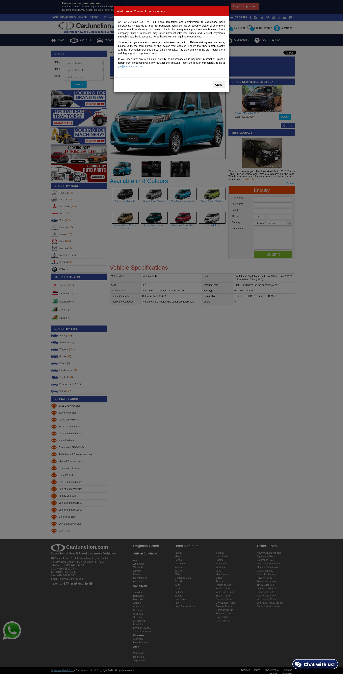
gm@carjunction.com (130, 66)
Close (218, 84)
